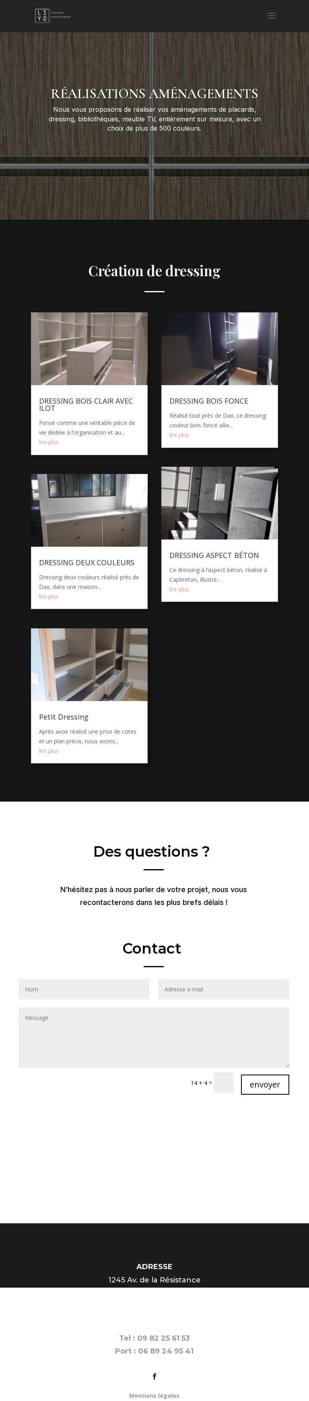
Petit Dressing (64, 717)
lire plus (49, 442)
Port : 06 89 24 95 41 (154, 1351)
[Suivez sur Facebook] (154, 1376)
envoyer (265, 1084)
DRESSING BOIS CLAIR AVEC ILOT (86, 404)
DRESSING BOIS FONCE (208, 401)
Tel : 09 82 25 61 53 (154, 1338)
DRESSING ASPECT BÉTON (214, 555)
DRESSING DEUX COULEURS (86, 562)
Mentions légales (154, 1395)
